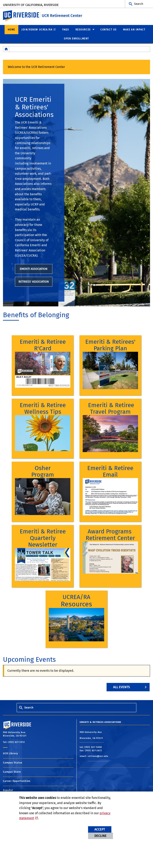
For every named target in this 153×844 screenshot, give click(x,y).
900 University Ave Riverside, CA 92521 (92, 735)
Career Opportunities (16, 781)
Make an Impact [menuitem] (134, 29)
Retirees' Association (34, 281)
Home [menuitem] (11, 29)
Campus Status (12, 762)
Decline (100, 836)
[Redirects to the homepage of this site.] (6, 49)
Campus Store (12, 771)
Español (8, 790)
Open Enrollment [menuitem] (76, 38)
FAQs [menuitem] (65, 29)
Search (138, 4)
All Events (121, 687)
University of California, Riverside (31, 5)
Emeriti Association (33, 269)
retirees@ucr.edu (98, 756)
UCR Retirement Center (62, 15)
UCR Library (10, 753)
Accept (99, 829)
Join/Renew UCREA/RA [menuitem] (37, 29)
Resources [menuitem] (83, 29)
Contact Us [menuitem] (108, 29)
